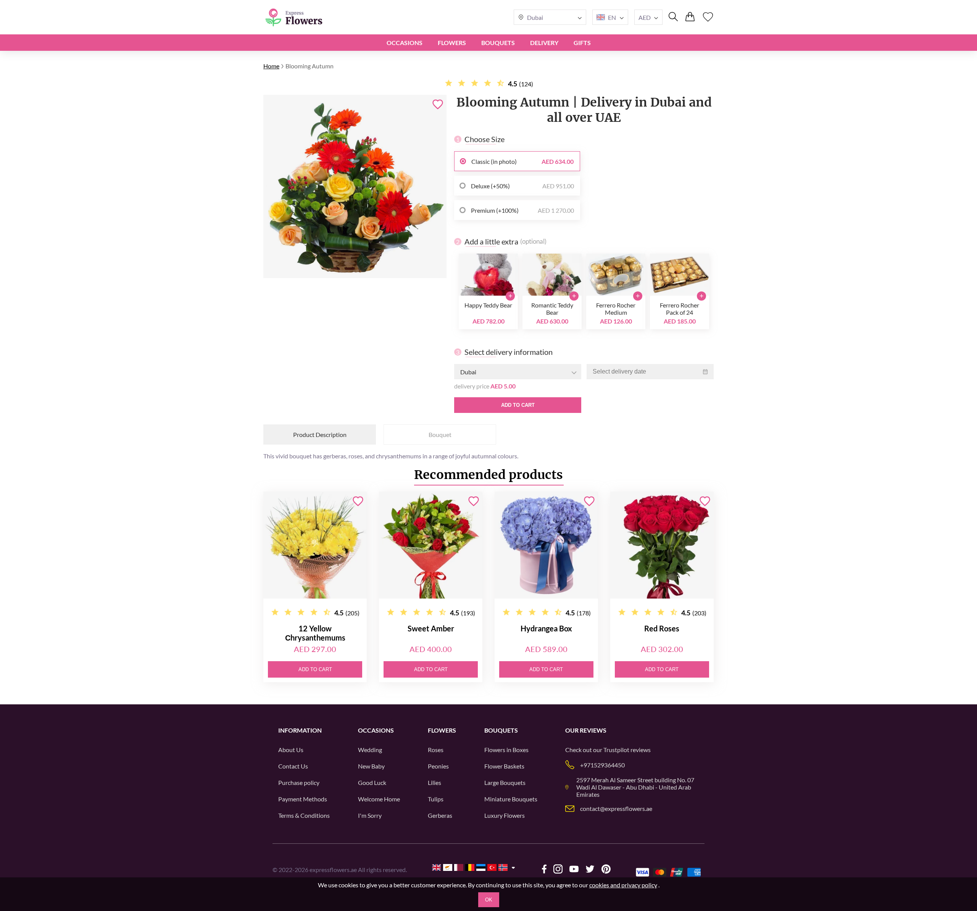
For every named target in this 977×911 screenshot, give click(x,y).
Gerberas (440, 815)
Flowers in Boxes (506, 749)
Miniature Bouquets (510, 799)
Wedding (370, 749)
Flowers (452, 42)
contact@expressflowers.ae (616, 808)
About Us (290, 749)
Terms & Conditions (304, 815)
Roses (435, 749)
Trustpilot (616, 749)
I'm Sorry (370, 815)
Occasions (404, 42)
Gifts (582, 42)
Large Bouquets (505, 782)
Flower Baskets (504, 766)
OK (488, 900)
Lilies (434, 782)
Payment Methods (302, 799)
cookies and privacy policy (623, 884)
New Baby (371, 766)
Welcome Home (379, 799)
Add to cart (518, 405)
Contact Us (293, 766)
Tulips (435, 799)
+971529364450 (602, 765)
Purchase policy (298, 782)
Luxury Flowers (504, 815)
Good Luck (372, 782)
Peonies (438, 766)
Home (271, 66)
